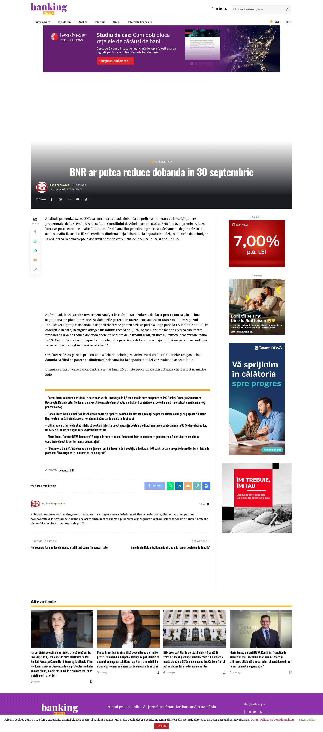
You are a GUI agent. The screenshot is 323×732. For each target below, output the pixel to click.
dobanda (64, 470)
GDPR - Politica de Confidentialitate (273, 719)
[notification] (270, 22)
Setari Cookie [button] (307, 719)
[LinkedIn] (221, 9)
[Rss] (225, 9)
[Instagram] (216, 9)
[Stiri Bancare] (49, 9)
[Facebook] (212, 9)
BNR (72, 470)
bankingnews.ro (59, 184)
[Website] (208, 504)
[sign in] (265, 22)
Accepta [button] (162, 726)
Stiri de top (163, 161)
